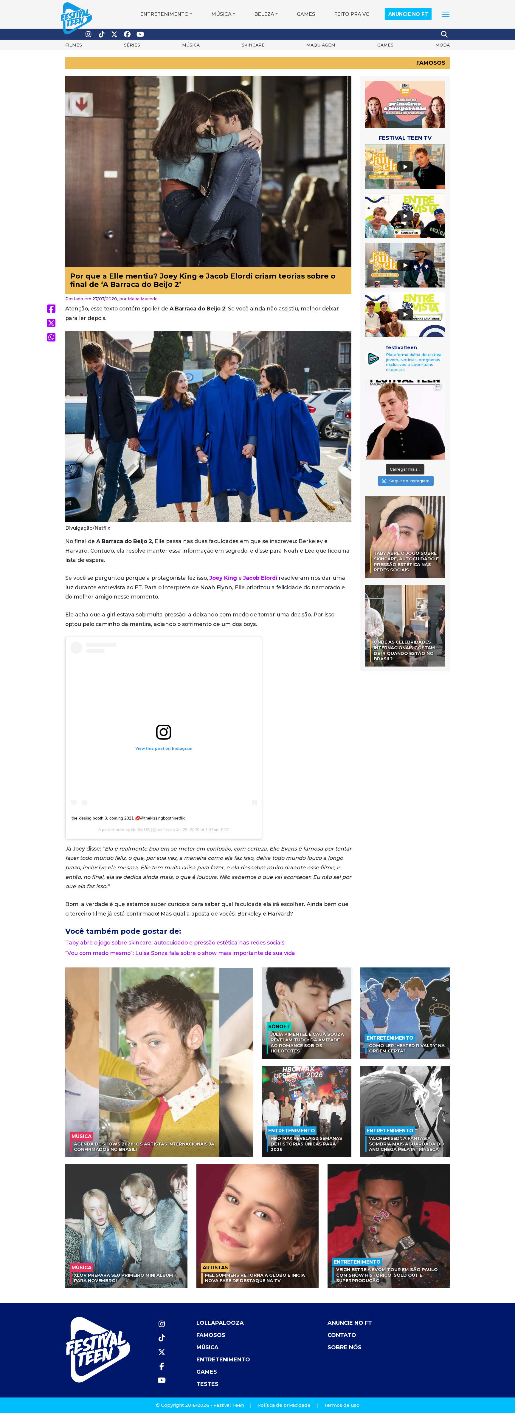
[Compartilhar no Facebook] (51, 308)
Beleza (264, 14)
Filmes (73, 45)
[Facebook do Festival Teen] (127, 34)
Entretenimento (164, 14)
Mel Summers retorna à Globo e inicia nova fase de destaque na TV (255, 1278)
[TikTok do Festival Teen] (101, 34)
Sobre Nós (345, 1347)
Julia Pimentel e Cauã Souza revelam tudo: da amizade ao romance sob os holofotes (307, 1043)
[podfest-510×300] (405, 104)
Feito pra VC (351, 14)
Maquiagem (320, 45)
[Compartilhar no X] (51, 323)
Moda (442, 45)
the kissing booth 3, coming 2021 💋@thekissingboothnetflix (128, 818)
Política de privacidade (284, 1405)
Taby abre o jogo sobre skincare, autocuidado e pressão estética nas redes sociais (174, 942)
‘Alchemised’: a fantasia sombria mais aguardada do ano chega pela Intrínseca (406, 1144)
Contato (342, 1335)
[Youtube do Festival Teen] (140, 34)
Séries (132, 45)
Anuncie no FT (408, 14)
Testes (207, 1384)
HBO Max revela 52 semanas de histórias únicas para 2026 (306, 1144)
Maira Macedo (143, 299)
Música (221, 14)
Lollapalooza (220, 1323)
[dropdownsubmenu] (446, 14)
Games (306, 14)
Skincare (253, 45)
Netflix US (140, 829)
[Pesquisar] (444, 34)
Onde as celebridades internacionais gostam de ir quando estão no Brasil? (404, 651)
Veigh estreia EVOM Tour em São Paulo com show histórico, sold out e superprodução (387, 1275)
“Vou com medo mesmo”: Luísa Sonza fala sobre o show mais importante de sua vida (180, 953)
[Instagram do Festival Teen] (88, 34)
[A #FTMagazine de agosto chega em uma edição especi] (405, 420)
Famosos (430, 63)
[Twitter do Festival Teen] (114, 34)
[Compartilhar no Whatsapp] (51, 337)
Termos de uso (341, 1405)
